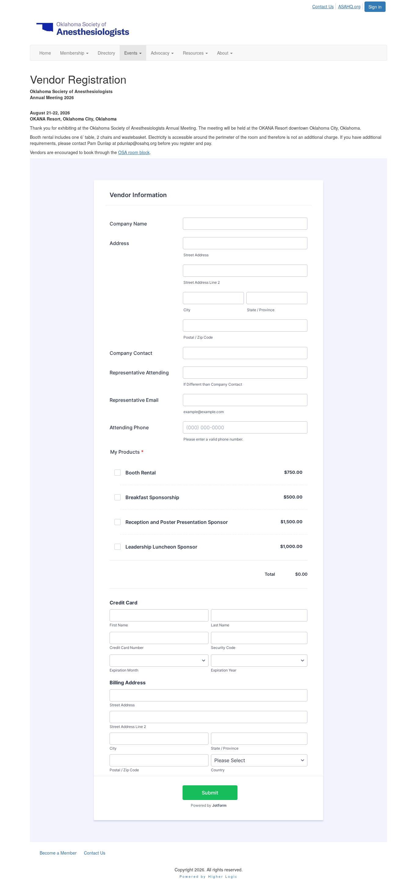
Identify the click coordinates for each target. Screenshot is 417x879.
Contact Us (323, 6)
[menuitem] (325, 5)
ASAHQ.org (349, 6)
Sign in (375, 7)
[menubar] (338, 5)
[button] (74, 52)
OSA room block (134, 152)
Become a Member (58, 853)
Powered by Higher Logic (208, 876)
